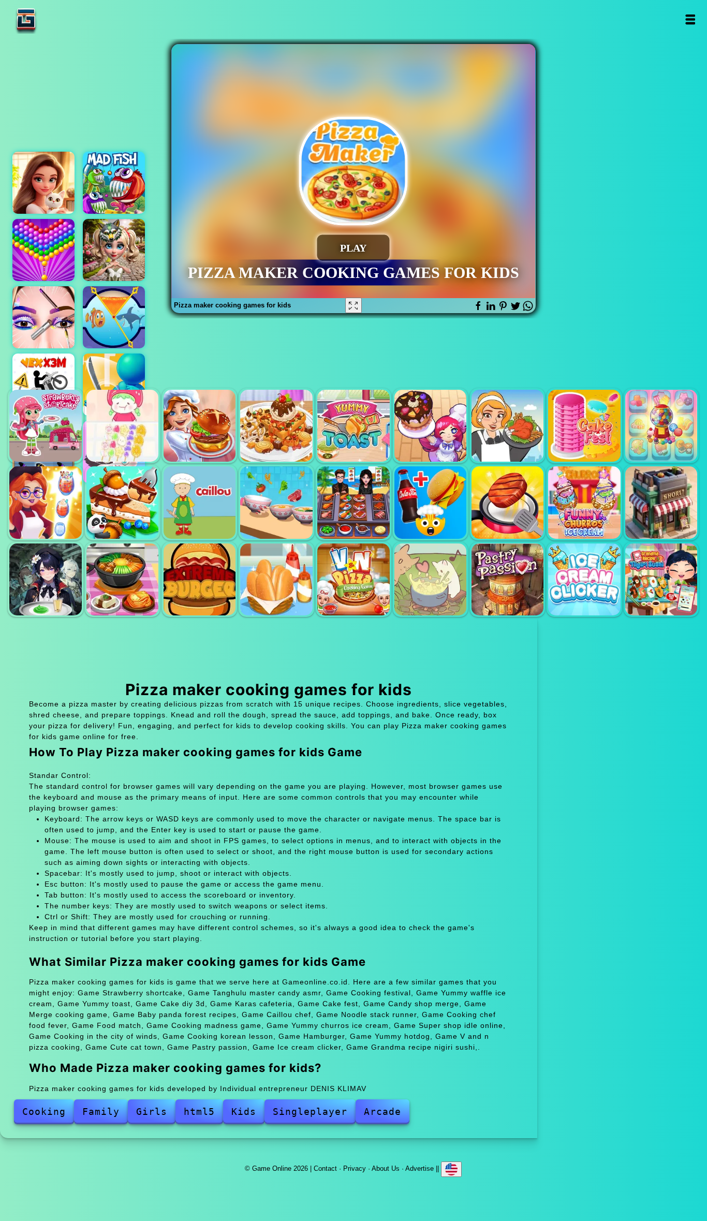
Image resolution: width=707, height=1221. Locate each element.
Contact (325, 1168)
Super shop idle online (661, 502)
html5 (199, 1111)
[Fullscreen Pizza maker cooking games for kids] (353, 305)
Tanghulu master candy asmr (122, 426)
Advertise (419, 1168)
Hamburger (199, 579)
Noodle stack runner (276, 502)
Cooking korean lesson (122, 579)
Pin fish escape (114, 317)
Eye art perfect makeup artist (43, 317)
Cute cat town (430, 579)
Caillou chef (199, 502)
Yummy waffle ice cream (276, 426)
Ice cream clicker (584, 579)
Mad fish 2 (114, 183)
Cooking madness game (507, 502)
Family (101, 1111)
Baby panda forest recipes (122, 502)
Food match (430, 502)
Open (690, 19)
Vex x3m (43, 385)
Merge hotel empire (43, 183)
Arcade (382, 1111)
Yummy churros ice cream (584, 502)
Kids (243, 1111)
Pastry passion (507, 579)
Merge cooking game (45, 502)
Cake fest (584, 426)
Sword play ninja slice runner (114, 385)
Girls (151, 1111)
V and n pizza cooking (353, 579)
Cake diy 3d (430, 426)
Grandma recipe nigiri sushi (661, 579)
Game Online (58, 19)
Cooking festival (199, 426)
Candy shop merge (661, 426)
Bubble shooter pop (43, 250)
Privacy (354, 1168)
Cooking (44, 1111)
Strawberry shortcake (45, 426)
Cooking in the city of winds (45, 579)
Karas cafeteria (507, 426)
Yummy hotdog (276, 579)
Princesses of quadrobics (114, 250)
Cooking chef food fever (353, 502)
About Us (386, 1168)
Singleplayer (310, 1111)
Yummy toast (353, 426)
